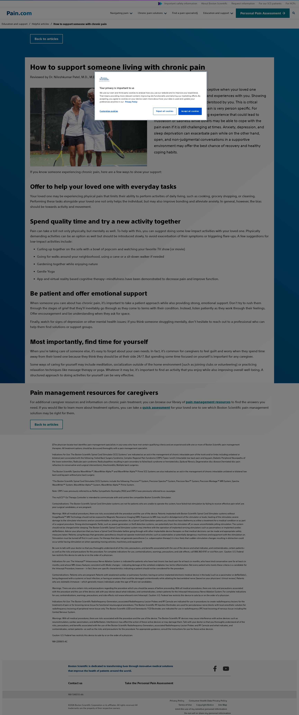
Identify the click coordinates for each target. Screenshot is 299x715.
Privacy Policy (131, 101)
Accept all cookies (190, 111)
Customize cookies (109, 111)
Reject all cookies (164, 111)
